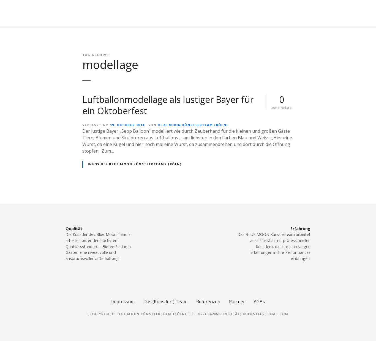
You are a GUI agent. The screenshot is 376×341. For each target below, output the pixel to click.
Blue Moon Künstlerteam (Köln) (193, 125)
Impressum (123, 302)
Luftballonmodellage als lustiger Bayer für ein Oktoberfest (168, 105)
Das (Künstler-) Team (165, 302)
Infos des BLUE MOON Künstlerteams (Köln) (135, 164)
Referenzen (208, 302)
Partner (237, 302)
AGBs (259, 302)
